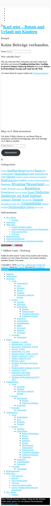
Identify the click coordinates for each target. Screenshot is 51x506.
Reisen (9, 340)
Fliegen (10, 176)
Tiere (19, 204)
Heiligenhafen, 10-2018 (21, 344)
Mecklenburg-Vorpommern (28, 446)
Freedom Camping (22, 177)
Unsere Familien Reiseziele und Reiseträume (30, 229)
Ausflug (12, 170)
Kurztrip (12, 180)
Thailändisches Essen (9, 204)
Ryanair (24, 192)
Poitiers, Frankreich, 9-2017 (23, 356)
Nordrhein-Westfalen (30, 314)
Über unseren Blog (19, 232)
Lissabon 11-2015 (19, 370)
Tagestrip (6, 199)
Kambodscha (22, 283)
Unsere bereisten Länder (22, 227)
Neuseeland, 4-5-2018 (21, 351)
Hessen (25, 443)
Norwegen (21, 328)
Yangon (30, 207)
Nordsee (47, 184)
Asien (14, 281)
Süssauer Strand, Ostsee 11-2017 (25, 354)
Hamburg (26, 440)
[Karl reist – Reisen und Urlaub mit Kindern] (25, 31)
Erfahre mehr (12, 504)
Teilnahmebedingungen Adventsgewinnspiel (24, 241)
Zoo (36, 207)
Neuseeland (35, 184)
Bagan (22, 170)
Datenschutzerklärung (15, 239)
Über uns (15, 234)
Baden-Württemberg (30, 433)
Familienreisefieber (40, 73)
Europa (15, 300)
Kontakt (15, 220)
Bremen (25, 309)
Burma (38, 170)
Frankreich (21, 318)
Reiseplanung (8, 192)
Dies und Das (17, 476)
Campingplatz (7, 174)
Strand (31, 192)
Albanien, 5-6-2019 (20, 342)
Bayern (25, 436)
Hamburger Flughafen (38, 177)
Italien (19, 325)
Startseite (10, 274)
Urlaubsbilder (31, 203)
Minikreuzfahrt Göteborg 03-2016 (26, 368)
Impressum (10, 222)
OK (5, 504)
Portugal (12, 188)
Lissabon (22, 180)
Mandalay (6, 184)
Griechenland (22, 321)
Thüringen (26, 457)
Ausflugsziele (12, 412)
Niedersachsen (28, 311)
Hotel (4, 180)
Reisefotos (32, 188)
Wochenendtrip (17, 207)
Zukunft (40, 207)
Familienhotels (41, 174)
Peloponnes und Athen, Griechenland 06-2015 (21, 373)
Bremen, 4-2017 (18, 361)
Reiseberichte (20, 189)
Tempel (16, 199)
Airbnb (3, 171)
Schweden (21, 333)
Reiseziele (18, 192)
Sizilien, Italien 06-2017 (21, 358)
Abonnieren (11, 152)
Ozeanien (15, 335)
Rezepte (15, 478)
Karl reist (5, 269)
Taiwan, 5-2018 (18, 349)
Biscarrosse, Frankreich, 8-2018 (25, 347)
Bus (44, 171)
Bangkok (30, 170)
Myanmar (19, 184)
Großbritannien (23, 323)
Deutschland (21, 173)
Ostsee (4, 188)
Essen (31, 173)
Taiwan (20, 290)
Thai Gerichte (27, 200)
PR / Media (11, 217)
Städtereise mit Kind (15, 196)
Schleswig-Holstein (30, 316)
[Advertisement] (25, 102)
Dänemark (21, 304)
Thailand (37, 199)
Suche (3, 51)
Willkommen (11, 276)
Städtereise (42, 192)
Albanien (20, 302)
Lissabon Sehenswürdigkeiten (38, 180)
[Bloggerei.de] (17, 246)
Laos (19, 286)
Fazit (3, 176)
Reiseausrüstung (13, 236)
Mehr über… (11, 225)
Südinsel (35, 196)
